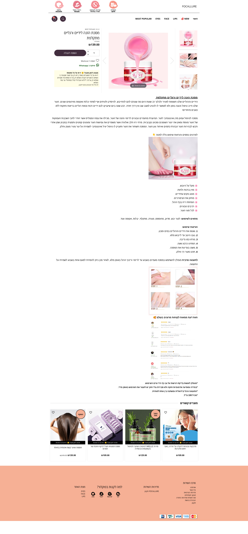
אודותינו (193, 487)
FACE (166, 18)
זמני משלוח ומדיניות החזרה (186, 497)
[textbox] (179, 496)
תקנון (193, 503)
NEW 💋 (185, 18)
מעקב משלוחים (190, 495)
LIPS (175, 18)
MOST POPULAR (143, 18)
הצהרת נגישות (190, 500)
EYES (158, 18)
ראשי (195, 18)
